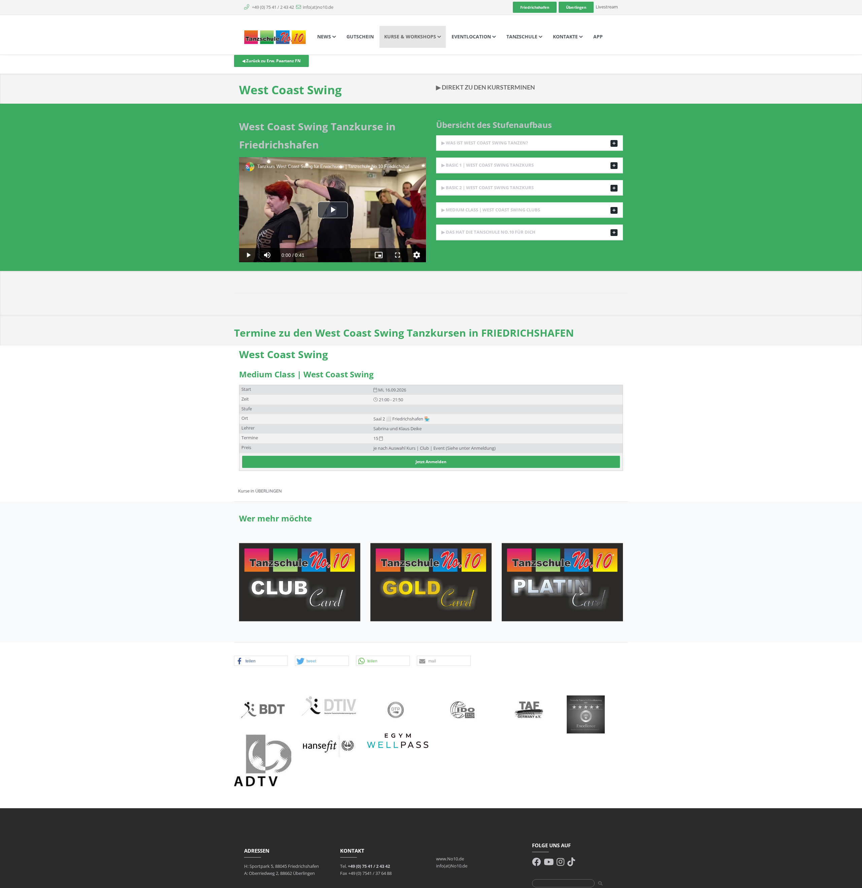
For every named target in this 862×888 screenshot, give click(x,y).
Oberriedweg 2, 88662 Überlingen (282, 873)
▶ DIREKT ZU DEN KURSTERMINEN (485, 87)
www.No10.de (450, 859)
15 (376, 438)
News (324, 36)
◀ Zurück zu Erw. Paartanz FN (271, 61)
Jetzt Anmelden (431, 462)
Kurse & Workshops (410, 36)
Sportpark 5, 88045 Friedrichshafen (284, 866)
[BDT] (262, 709)
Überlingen (576, 7)
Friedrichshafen (534, 7)
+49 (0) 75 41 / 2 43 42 (272, 7)
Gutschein (360, 36)
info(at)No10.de (451, 866)
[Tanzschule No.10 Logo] (275, 37)
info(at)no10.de (318, 7)
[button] (261, 661)
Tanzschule (522, 36)
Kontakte (566, 36)
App (598, 36)
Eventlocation (472, 36)
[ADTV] (262, 760)
